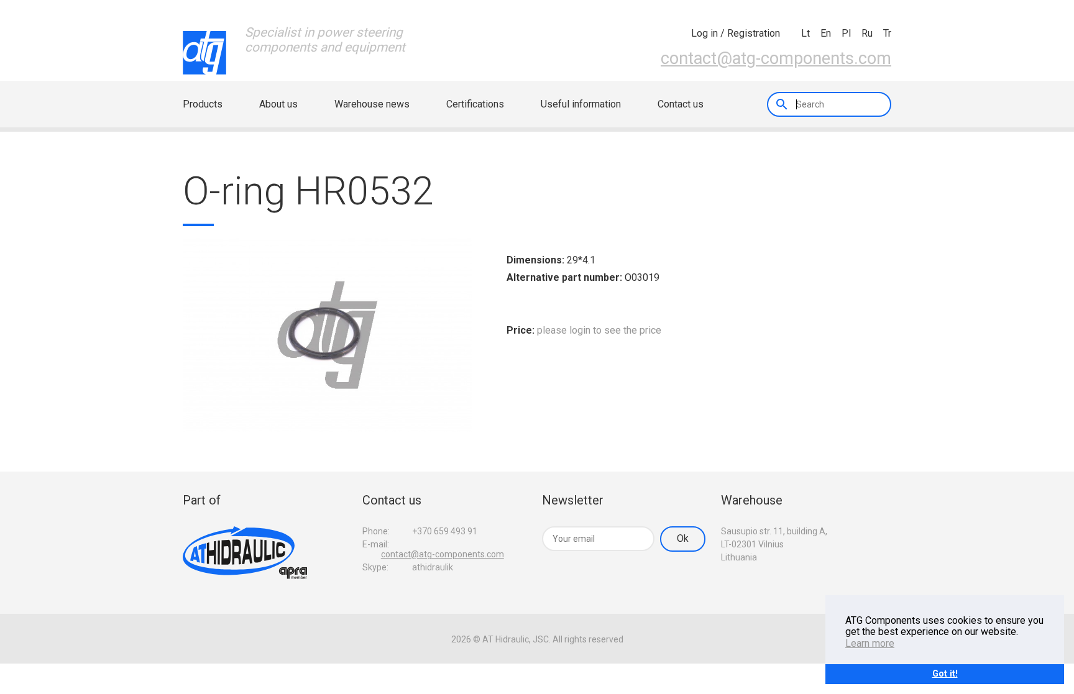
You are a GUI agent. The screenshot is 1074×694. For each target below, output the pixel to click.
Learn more (869, 643)
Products (203, 104)
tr (887, 33)
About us (278, 104)
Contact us (681, 104)
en (825, 33)
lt (805, 33)
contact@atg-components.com (776, 58)
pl (846, 33)
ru (867, 33)
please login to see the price (599, 330)
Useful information (581, 104)
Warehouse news (372, 104)
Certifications (475, 104)
